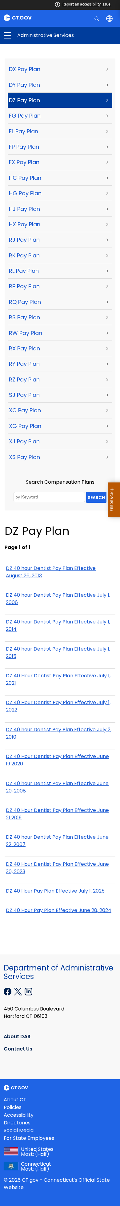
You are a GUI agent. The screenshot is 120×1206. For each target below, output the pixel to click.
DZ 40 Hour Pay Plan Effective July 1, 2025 (55, 890)
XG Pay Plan (25, 426)
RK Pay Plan (24, 255)
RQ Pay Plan (25, 302)
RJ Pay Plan (24, 240)
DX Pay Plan (24, 69)
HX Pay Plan (24, 224)
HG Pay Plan (25, 193)
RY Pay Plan (24, 364)
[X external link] (18, 991)
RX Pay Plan (24, 348)
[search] (97, 18)
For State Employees (29, 1138)
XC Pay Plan (25, 410)
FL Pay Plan (23, 131)
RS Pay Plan (24, 317)
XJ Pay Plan (24, 441)
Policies (13, 1107)
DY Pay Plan (24, 85)
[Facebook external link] (8, 991)
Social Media (19, 1130)
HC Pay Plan (25, 178)
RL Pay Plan (24, 271)
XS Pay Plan (24, 457)
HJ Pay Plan (24, 209)
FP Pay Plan (24, 147)
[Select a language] (110, 18)
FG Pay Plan (25, 115)
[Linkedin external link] (28, 991)
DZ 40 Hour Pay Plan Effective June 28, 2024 (58, 910)
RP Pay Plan (24, 286)
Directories (17, 1122)
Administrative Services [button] (34, 35)
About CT (15, 1099)
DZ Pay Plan (24, 100)
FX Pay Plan (24, 162)
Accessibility (19, 1115)
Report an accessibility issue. (86, 4)
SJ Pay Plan (24, 395)
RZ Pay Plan (24, 379)
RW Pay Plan (25, 333)
